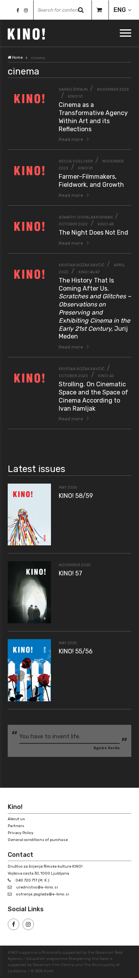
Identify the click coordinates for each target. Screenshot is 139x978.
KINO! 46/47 (89, 272)
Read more (71, 139)
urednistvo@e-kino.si (37, 887)
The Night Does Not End (93, 232)
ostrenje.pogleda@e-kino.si (42, 894)
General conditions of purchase (38, 840)
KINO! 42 (106, 376)
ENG (120, 10)
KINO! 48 (106, 224)
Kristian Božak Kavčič (82, 265)
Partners (16, 826)
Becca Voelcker (76, 161)
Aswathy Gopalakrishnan (86, 217)
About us (16, 819)
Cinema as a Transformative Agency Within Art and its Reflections (93, 116)
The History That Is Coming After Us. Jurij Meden (95, 308)
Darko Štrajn (73, 89)
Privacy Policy (21, 833)
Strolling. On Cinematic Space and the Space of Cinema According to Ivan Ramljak (93, 396)
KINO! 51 (75, 96)
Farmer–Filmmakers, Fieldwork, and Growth (91, 180)
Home (17, 57)
